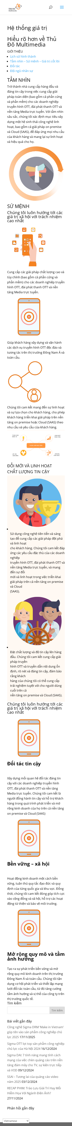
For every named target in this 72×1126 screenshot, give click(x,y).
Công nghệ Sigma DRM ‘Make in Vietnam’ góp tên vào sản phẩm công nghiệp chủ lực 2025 (35, 1032)
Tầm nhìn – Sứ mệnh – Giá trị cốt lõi (34, 61)
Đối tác (15, 66)
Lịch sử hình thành (23, 56)
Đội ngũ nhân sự (21, 71)
